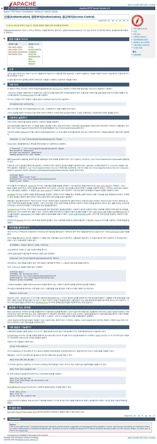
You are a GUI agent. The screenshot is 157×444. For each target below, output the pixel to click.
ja (120, 21)
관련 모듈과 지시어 (140, 28)
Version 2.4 (39, 11)
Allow (30, 47)
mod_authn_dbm (99, 212)
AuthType (32, 54)
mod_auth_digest (44, 190)
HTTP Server (15, 11)
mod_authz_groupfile (17, 52)
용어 (146, 5)
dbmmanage (26, 214)
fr (117, 21)
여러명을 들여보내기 (140, 39)
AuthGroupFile (34, 49)
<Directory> (57, 89)
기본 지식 (136, 34)
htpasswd (24, 132)
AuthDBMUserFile (119, 212)
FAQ (141, 5)
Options (31, 61)
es (112, 21)
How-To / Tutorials (51, 11)
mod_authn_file (15, 49)
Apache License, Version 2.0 (28, 440)
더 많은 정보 (137, 47)
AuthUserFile (34, 56)
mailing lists (23, 430)
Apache (6, 11)
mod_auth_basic (15, 47)
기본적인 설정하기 (140, 37)
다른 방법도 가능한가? (141, 45)
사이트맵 (152, 5)
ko (124, 21)
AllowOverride (26, 95)
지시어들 (135, 5)
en (108, 21)
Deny (30, 59)
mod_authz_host (15, 54)
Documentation (27, 11)
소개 (135, 31)
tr (128, 21)
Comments (137, 54)
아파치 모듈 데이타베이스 (78, 214)
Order (98, 335)
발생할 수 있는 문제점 (141, 42)
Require (31, 64)
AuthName (32, 52)
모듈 (129, 5)
